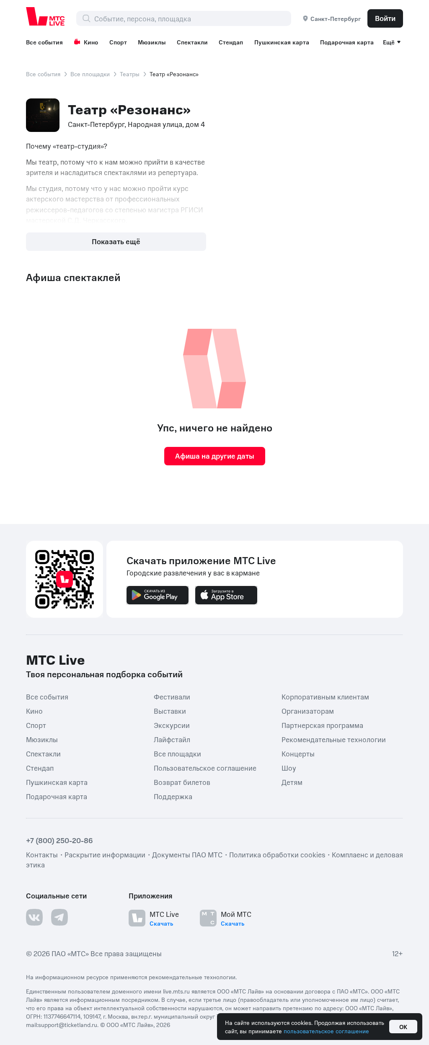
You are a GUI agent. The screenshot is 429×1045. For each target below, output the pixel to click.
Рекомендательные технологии (334, 739)
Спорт (118, 42)
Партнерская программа (322, 725)
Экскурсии (172, 725)
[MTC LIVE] (45, 16)
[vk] (34, 916)
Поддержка (173, 796)
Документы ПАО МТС (187, 854)
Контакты (42, 854)
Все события (44, 42)
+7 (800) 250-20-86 (59, 840)
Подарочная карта (347, 42)
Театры (130, 74)
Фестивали (172, 696)
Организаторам (308, 710)
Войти (385, 18)
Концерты (298, 753)
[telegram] (59, 916)
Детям (292, 782)
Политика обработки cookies (277, 854)
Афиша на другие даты (214, 456)
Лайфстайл (172, 739)
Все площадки (90, 74)
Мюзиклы (152, 42)
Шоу (289, 767)
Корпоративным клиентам (325, 696)
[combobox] (192, 18)
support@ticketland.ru (67, 1024)
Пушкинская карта (281, 42)
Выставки (170, 710)
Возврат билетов (182, 782)
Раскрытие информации (105, 854)
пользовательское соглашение (326, 1031)
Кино (91, 42)
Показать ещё (116, 241)
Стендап (231, 42)
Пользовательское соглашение (205, 767)
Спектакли (192, 42)
